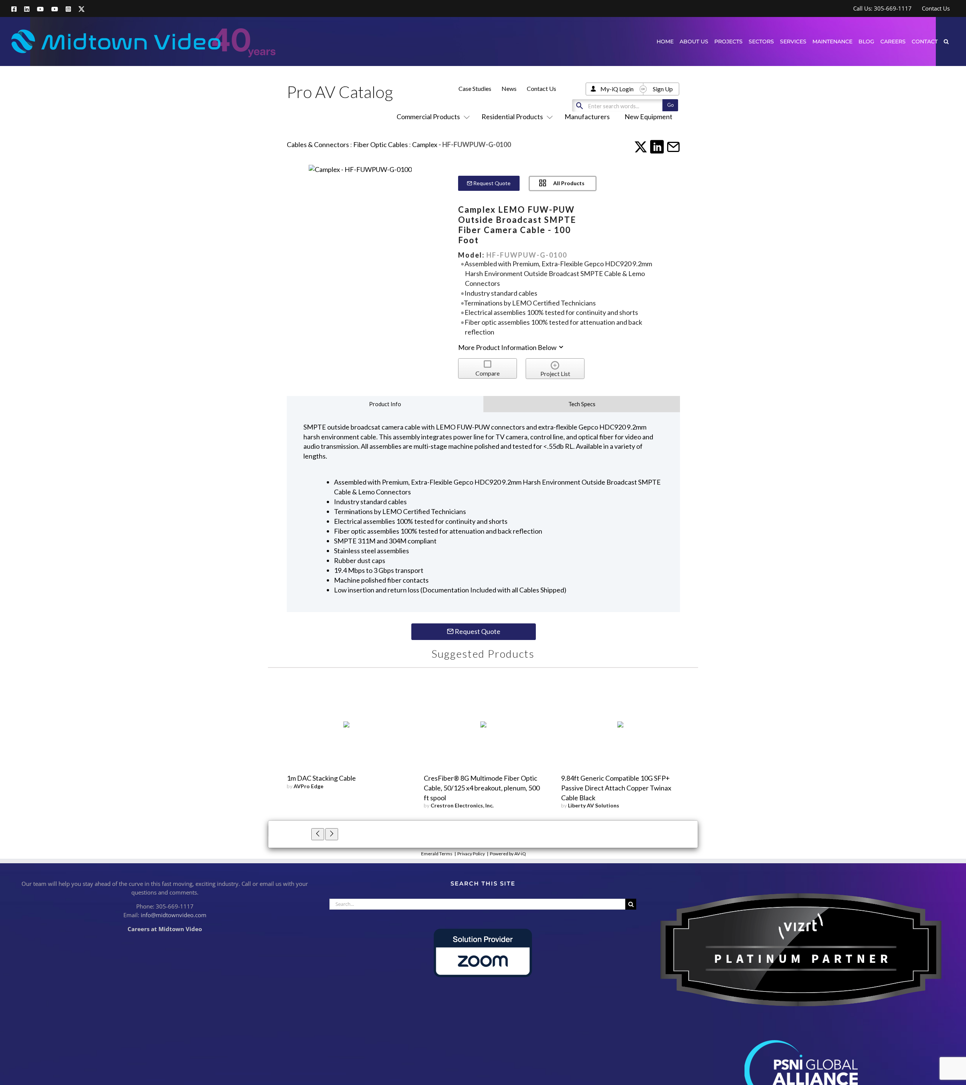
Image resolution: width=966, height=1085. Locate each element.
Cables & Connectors (318, 144)
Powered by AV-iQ (508, 853)
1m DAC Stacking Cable (321, 778)
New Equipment (648, 116)
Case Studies (474, 88)
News (509, 88)
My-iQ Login (617, 88)
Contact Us (541, 88)
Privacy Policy (471, 853)
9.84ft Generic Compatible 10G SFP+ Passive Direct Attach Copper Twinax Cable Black (616, 788)
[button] (946, 41)
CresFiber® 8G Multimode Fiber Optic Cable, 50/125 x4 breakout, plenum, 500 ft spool (482, 788)
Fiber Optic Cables (380, 144)
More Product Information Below (508, 347)
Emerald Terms (436, 853)
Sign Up (663, 88)
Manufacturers (587, 116)
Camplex (424, 144)
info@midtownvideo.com (173, 915)
